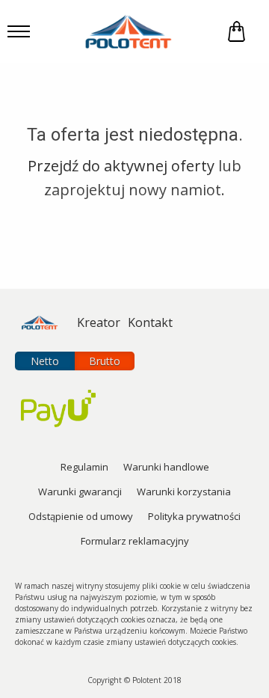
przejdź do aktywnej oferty (121, 166)
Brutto (104, 361)
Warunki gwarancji (80, 491)
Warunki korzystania (184, 491)
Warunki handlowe (166, 467)
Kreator (98, 322)
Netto (45, 361)
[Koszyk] (236, 32)
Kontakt (150, 322)
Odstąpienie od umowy (80, 516)
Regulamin (84, 467)
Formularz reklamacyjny (135, 541)
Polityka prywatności (194, 516)
